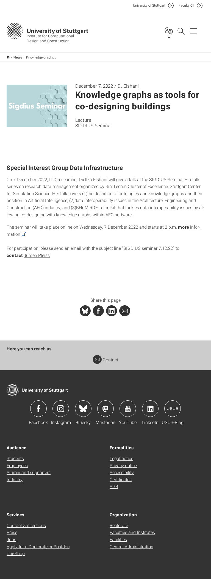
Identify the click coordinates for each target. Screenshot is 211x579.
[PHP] (98, 310)
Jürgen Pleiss (37, 255)
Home (8, 57)
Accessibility (122, 472)
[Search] (181, 31)
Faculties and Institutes (132, 532)
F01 (186, 5)
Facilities (118, 539)
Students (15, 458)
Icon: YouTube (128, 408)
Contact (110, 359)
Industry (15, 479)
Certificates (121, 479)
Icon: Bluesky (83, 408)
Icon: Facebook (38, 408)
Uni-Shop (16, 553)
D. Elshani (128, 86)
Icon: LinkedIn (150, 408)
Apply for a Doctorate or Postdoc (38, 546)
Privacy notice (123, 465)
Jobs (11, 539)
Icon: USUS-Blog (172, 408)
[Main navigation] (193, 31)
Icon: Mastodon (105, 408)
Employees (17, 465)
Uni (149, 5)
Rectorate (119, 525)
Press (12, 532)
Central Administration (131, 546)
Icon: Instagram (60, 408)
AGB (114, 486)
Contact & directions (26, 525)
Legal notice (121, 458)
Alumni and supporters (29, 472)
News (17, 57)
